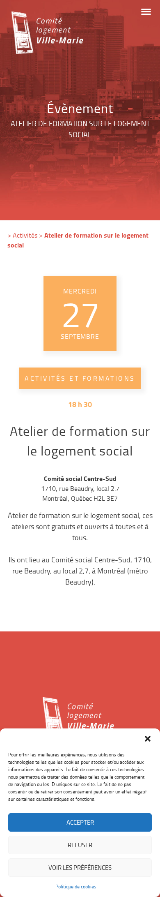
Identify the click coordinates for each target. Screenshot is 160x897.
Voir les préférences (80, 867)
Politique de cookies (75, 886)
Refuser (80, 845)
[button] (148, 739)
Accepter (80, 822)
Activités (25, 235)
